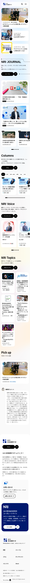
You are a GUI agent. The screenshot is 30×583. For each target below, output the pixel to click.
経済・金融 (12, 174)
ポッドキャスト (7, 216)
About (8, 447)
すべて (3, 174)
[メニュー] (26, 4)
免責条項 (5, 570)
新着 (4, 550)
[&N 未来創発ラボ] (7, 4)
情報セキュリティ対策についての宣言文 (11, 575)
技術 (25, 174)
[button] (29, 138)
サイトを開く (10, 527)
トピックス (5, 563)
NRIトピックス (7, 267)
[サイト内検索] (22, 4)
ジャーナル (7, 74)
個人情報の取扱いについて (8, 573)
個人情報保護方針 (20, 570)
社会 (21, 174)
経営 (7, 174)
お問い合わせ (8, 496)
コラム (7, 167)
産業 (17, 174)
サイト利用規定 (11, 570)
